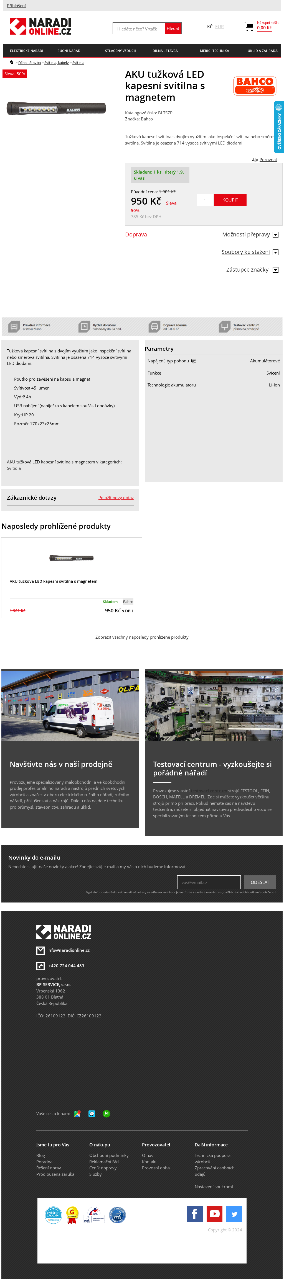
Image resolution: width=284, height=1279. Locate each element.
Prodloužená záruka (55, 1174)
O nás (147, 1155)
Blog (40, 1155)
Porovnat (268, 159)
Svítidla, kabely (56, 62)
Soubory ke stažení (246, 252)
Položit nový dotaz (116, 497)
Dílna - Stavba (29, 62)
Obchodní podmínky (109, 1155)
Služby (95, 1174)
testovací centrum (209, 790)
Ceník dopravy (103, 1167)
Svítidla (78, 62)
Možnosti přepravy (246, 234)
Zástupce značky (248, 269)
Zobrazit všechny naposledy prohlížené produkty (142, 637)
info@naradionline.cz (68, 950)
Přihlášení (16, 5)
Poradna (44, 1161)
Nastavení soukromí (214, 1186)
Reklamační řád (104, 1161)
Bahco (147, 119)
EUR (219, 27)
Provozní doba (156, 1167)
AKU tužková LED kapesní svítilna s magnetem (53, 581)
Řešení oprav (48, 1167)
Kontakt (149, 1161)
